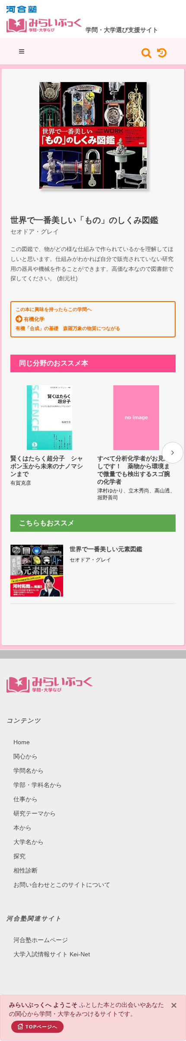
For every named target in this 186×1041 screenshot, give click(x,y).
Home (21, 742)
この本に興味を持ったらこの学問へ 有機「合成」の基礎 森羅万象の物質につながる (68, 319)
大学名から (28, 841)
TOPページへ (42, 1026)
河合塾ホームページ (40, 939)
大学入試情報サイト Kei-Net (51, 954)
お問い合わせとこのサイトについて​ (61, 884)
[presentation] (172, 452)
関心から (25, 756)
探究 (19, 856)
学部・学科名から (37, 784)
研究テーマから (34, 813)
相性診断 (25, 870)
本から (22, 827)
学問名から (28, 770)
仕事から (25, 799)
